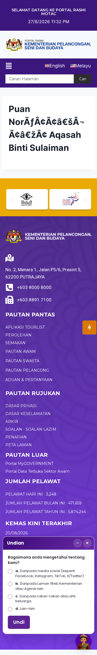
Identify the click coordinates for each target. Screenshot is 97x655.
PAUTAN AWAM (20, 351)
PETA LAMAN (18, 445)
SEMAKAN (15, 342)
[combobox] (39, 78)
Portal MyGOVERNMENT (29, 463)
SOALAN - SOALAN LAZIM (30, 429)
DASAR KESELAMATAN (28, 413)
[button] (11, 200)
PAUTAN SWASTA (22, 360)
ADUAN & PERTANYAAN (29, 379)
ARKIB (11, 421)
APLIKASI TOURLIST (25, 327)
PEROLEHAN (18, 335)
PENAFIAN (16, 437)
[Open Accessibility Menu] (89, 327)
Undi (19, 622)
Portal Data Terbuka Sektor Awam (37, 471)
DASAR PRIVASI (21, 405)
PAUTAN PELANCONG (27, 370)
